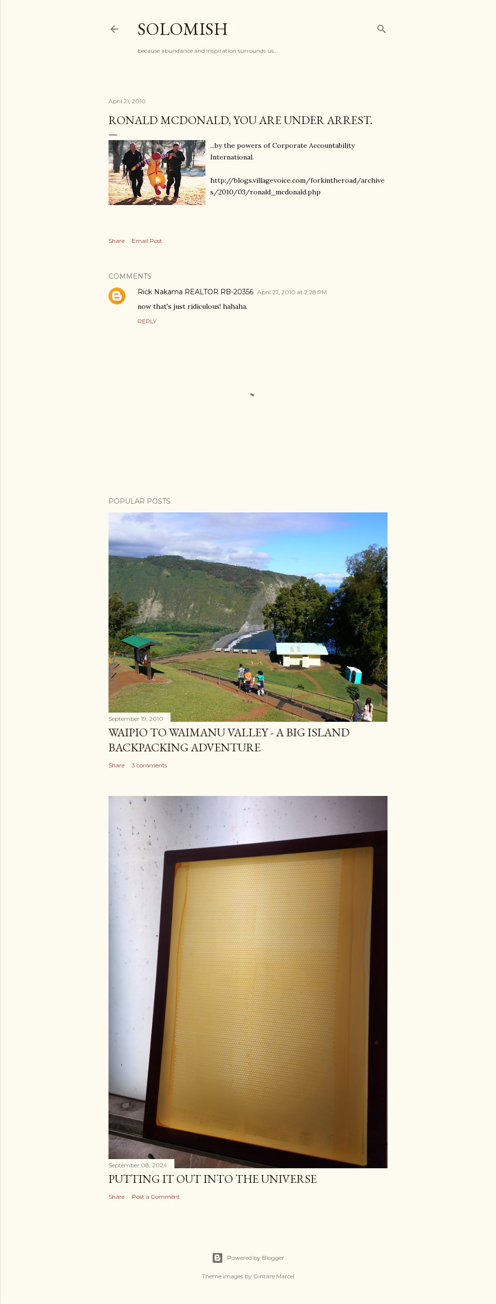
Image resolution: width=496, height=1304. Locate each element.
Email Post (147, 240)
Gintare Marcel (273, 1276)
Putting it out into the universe (212, 1178)
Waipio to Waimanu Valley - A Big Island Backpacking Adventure (229, 740)
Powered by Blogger (255, 1257)
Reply (147, 321)
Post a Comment (156, 1196)
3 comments (149, 765)
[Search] (382, 26)
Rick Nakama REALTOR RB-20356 (195, 291)
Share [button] (116, 240)
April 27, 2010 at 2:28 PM (292, 292)
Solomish (183, 28)
